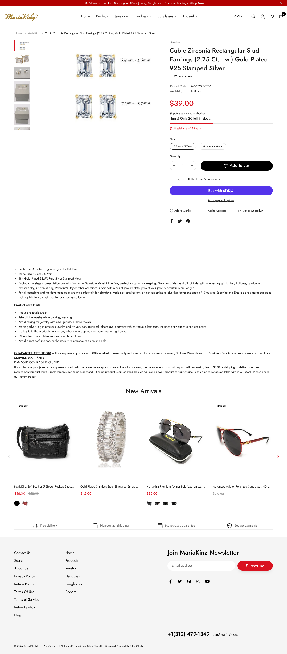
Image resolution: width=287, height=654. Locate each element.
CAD (237, 16)
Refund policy (24, 607)
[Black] (17, 503)
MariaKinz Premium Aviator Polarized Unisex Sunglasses (181, 487)
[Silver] (174, 503)
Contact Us (22, 552)
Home (85, 16)
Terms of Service (26, 599)
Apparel (188, 16)
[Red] (25, 503)
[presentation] (9, 456)
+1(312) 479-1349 (188, 634)
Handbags (141, 16)
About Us (21, 568)
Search (19, 560)
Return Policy (24, 584)
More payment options (221, 200)
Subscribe (255, 566)
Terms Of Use (24, 591)
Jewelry (120, 16)
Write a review (183, 76)
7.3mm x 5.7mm (183, 146)
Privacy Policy (24, 576)
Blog (17, 615)
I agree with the (198, 179)
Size (172, 139)
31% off (23, 405)
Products (102, 16)
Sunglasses (165, 16)
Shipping (175, 114)
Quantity (175, 156)
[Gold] (165, 503)
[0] (281, 16)
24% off (221, 405)
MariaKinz (34, 33)
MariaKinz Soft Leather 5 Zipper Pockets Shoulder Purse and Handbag (57, 487)
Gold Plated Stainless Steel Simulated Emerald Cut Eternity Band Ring (123, 487)
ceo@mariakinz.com (227, 634)
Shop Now (197, 3)
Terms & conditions (208, 179)
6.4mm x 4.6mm (212, 146)
